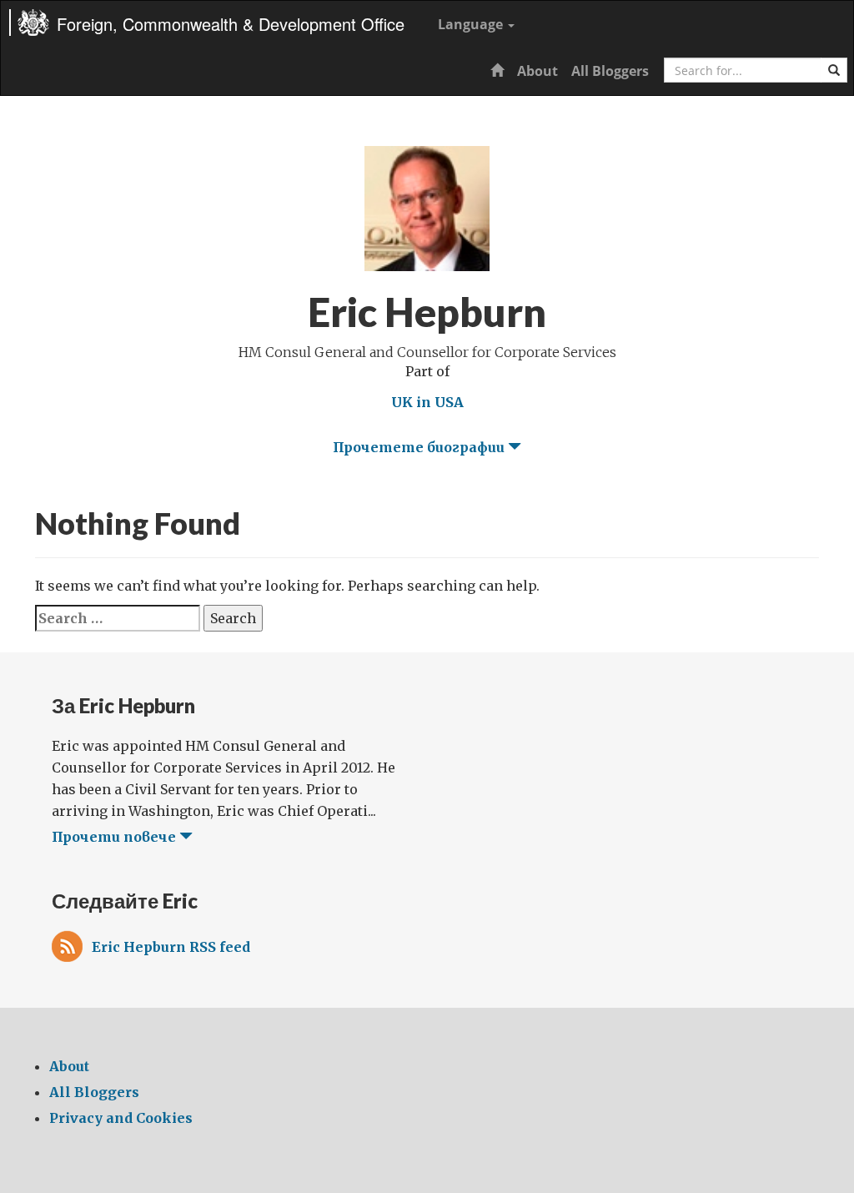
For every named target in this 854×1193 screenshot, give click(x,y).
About (537, 71)
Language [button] (472, 24)
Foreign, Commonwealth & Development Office (230, 24)
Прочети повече (115, 836)
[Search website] (834, 70)
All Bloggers (610, 71)
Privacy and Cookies (121, 1118)
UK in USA (427, 402)
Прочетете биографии (420, 447)
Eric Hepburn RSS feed (171, 947)
